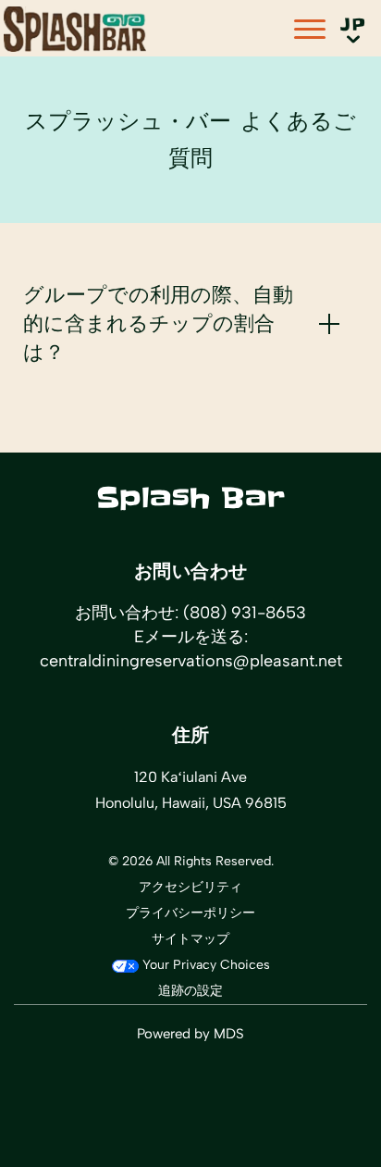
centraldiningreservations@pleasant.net (191, 661)
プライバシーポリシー (190, 913)
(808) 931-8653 (244, 612)
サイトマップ (190, 939)
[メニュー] (310, 29)
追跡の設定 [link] (190, 991)
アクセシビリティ (190, 887)
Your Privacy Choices (204, 965)
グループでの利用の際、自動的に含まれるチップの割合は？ (158, 323)
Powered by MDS (190, 1033)
